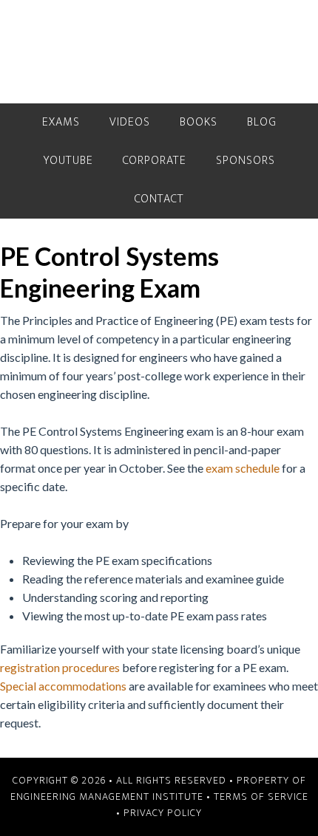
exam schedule (243, 468)
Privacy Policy (163, 812)
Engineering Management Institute (106, 796)
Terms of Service (261, 796)
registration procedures (60, 667)
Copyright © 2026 (59, 780)
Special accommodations (63, 686)
